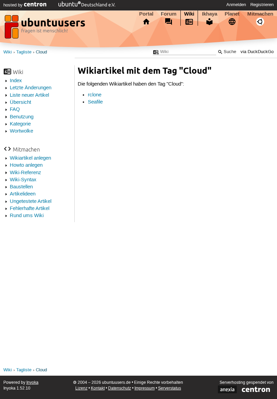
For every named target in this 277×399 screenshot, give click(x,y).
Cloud (41, 52)
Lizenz (81, 388)
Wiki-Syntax (23, 180)
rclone (94, 95)
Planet (232, 13)
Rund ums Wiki (27, 216)
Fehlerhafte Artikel (29, 209)
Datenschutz (119, 388)
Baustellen (21, 187)
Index (16, 81)
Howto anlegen (26, 165)
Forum (168, 13)
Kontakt (98, 388)
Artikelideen (22, 194)
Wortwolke (21, 131)
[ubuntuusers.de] (45, 29)
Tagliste (23, 52)
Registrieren (262, 4)
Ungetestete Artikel (30, 201)
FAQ (15, 110)
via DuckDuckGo (257, 51)
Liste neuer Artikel (29, 95)
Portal (146, 13)
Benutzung (21, 117)
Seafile (95, 102)
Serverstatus (169, 388)
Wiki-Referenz (25, 173)
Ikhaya (209, 13)
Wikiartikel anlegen (30, 158)
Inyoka (32, 382)
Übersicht (20, 102)
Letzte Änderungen (30, 88)
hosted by (13, 5)
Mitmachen (260, 13)
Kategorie (20, 124)
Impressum (144, 388)
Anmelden (236, 4)
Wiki (189, 13)
